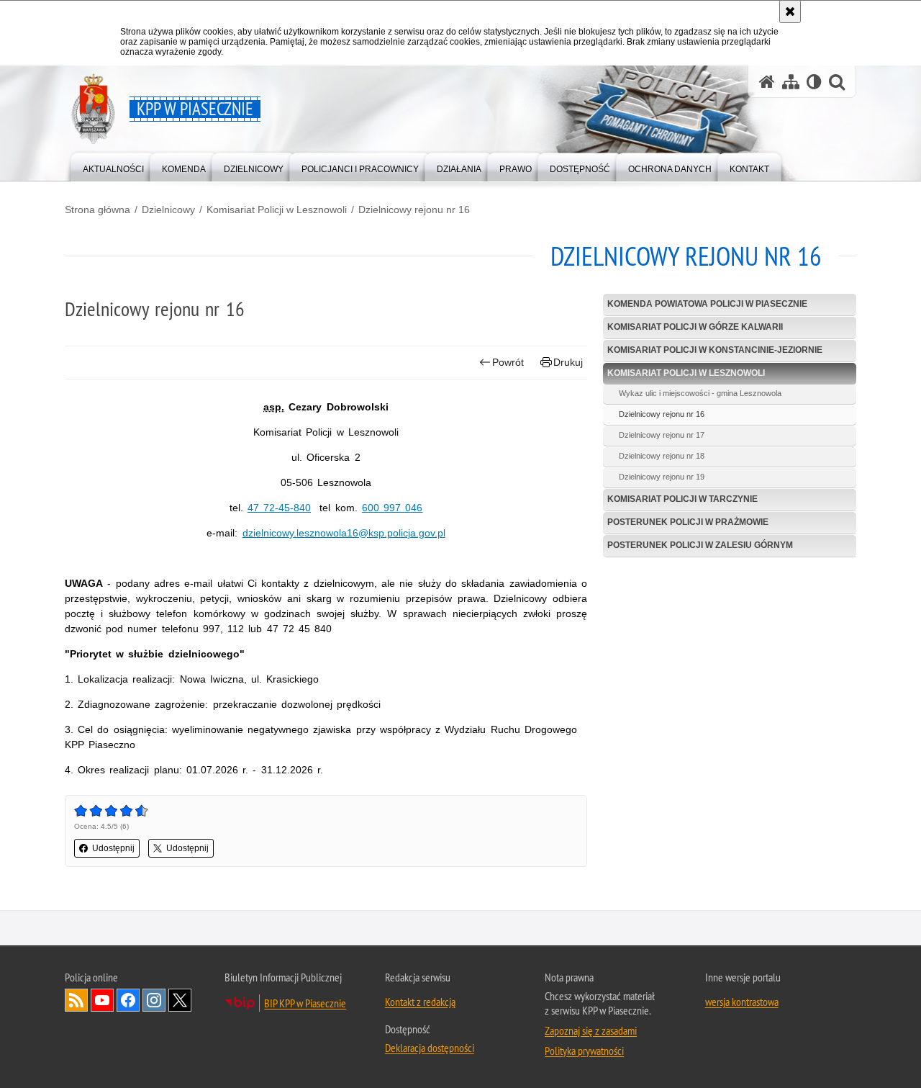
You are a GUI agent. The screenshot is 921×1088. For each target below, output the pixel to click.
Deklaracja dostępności (429, 1047)
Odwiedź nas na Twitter (179, 1000)
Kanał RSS (76, 1000)
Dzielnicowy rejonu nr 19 (661, 476)
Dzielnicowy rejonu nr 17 (661, 435)
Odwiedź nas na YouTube (102, 1000)
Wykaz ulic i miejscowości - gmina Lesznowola (700, 393)
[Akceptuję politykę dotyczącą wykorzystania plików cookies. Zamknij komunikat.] (790, 11)
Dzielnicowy (168, 209)
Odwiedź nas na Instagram (153, 1000)
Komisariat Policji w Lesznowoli (277, 209)
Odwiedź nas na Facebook (128, 1000)
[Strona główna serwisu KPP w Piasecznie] (767, 82)
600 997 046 (392, 507)
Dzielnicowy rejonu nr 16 (414, 209)
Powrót (508, 362)
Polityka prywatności (584, 1050)
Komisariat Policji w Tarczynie (682, 499)
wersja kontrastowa (742, 1001)
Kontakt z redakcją (420, 1001)
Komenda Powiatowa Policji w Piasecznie (707, 304)
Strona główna (97, 209)
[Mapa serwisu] (790, 82)
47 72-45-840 (279, 507)
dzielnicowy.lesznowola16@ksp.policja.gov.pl (343, 533)
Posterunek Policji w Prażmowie (687, 522)
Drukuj (568, 362)
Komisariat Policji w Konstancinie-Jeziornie (714, 350)
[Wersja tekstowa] (814, 82)
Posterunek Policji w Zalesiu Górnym (700, 545)
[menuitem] (113, 165)
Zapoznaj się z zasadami (591, 1030)
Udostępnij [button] (113, 848)
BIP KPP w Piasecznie (305, 1003)
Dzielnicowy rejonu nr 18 (661, 455)
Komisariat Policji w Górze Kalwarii (695, 327)
